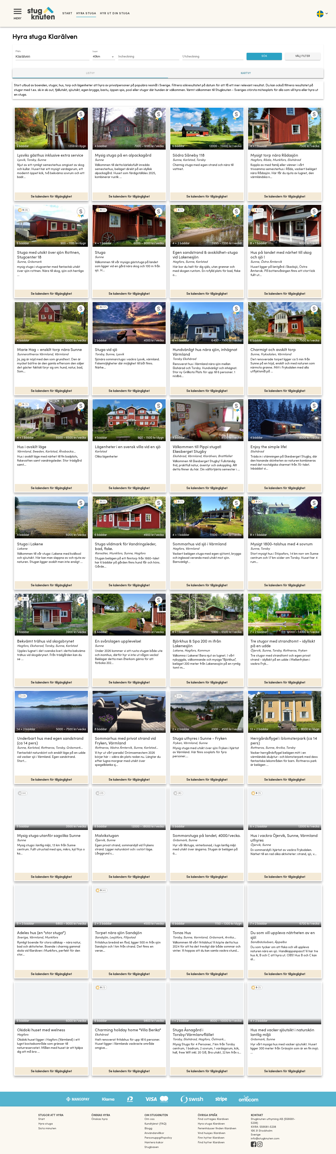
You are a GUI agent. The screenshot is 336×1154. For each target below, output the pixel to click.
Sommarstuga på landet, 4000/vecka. (207, 836)
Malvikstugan (107, 836)
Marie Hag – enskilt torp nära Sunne (49, 350)
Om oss (149, 1119)
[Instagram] (259, 1145)
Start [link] (67, 13)
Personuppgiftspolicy (158, 1138)
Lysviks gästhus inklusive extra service (50, 156)
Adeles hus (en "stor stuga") (41, 933)
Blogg (148, 1128)
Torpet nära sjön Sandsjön (118, 933)
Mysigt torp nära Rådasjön (274, 156)
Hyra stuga (86, 13)
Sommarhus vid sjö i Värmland (199, 544)
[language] (322, 13)
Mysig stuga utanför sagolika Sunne (48, 836)
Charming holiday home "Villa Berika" (128, 1030)
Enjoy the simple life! (268, 447)
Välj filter (302, 56)
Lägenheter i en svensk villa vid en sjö (128, 447)
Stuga (100, 253)
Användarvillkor (154, 1133)
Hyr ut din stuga (115, 13)
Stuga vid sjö (106, 350)
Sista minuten (47, 1128)
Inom (95, 51)
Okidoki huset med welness (41, 1030)
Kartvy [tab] (246, 73)
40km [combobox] (96, 56)
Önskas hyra (99, 1119)
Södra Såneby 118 (189, 156)
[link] (213, 1119)
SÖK (264, 56)
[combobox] (50, 56)
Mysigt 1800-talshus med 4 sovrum (281, 544)
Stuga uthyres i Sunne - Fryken (200, 739)
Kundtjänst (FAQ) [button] (155, 1124)
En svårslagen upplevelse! (118, 642)
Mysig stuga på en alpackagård (123, 156)
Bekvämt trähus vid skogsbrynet (45, 642)
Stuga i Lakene (30, 544)
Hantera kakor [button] (153, 1142)
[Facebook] (253, 1145)
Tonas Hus (182, 933)
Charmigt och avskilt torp (273, 350)
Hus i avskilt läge (31, 447)
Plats (18, 51)
